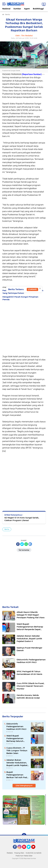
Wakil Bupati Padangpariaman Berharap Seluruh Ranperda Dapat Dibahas (14, 738)
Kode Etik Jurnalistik (33, 853)
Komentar (25, 550)
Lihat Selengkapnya (23, 786)
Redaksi (10, 853)
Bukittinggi (38, 9)
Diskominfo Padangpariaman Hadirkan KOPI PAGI (16, 726)
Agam (27, 9)
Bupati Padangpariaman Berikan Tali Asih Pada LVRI (17, 775)
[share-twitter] (22, 544)
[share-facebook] (18, 544)
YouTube (35, 850)
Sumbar (17, 9)
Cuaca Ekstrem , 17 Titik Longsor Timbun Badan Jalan (16, 750)
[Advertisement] (24, 327)
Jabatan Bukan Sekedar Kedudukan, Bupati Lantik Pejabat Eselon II (16, 763)
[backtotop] (24, 835)
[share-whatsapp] (26, 544)
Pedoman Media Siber (24, 856)
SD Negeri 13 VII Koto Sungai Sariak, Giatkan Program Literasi (21, 519)
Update (33, 289)
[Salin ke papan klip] (30, 544)
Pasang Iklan (19, 853)
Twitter (30, 850)
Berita (6, 529)
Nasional (6, 9)
